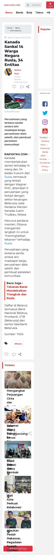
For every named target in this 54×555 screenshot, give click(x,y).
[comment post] (22, 86)
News (9, 12)
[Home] (12, 4)
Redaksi (44, 137)
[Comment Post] (23, 387)
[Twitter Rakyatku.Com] (45, 113)
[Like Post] (14, 86)
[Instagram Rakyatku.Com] (45, 122)
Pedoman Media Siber (45, 152)
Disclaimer (45, 163)
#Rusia (18, 344)
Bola (29, 12)
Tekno (39, 12)
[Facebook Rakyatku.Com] (45, 104)
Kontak (43, 159)
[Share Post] (27, 86)
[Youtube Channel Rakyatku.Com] (45, 131)
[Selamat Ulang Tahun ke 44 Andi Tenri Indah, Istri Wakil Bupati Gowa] (17, 414)
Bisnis (19, 12)
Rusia (8, 177)
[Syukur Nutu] (8, 71)
